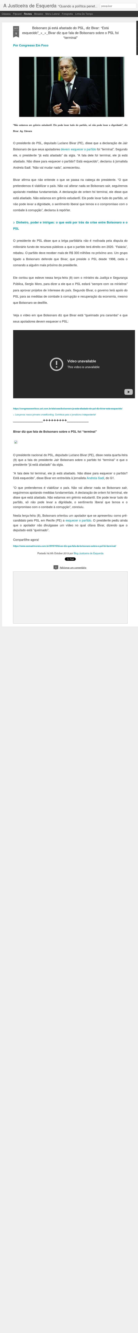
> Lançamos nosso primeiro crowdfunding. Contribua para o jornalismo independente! (54, 414)
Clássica (6, 13)
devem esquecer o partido (78, 149)
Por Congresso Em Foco (30, 45)
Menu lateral (52, 13)
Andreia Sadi (95, 478)
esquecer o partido (78, 520)
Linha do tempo (84, 13)
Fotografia (67, 13)
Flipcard (17, 13)
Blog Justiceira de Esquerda (89, 553)
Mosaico (38, 13)
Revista (28, 13)
